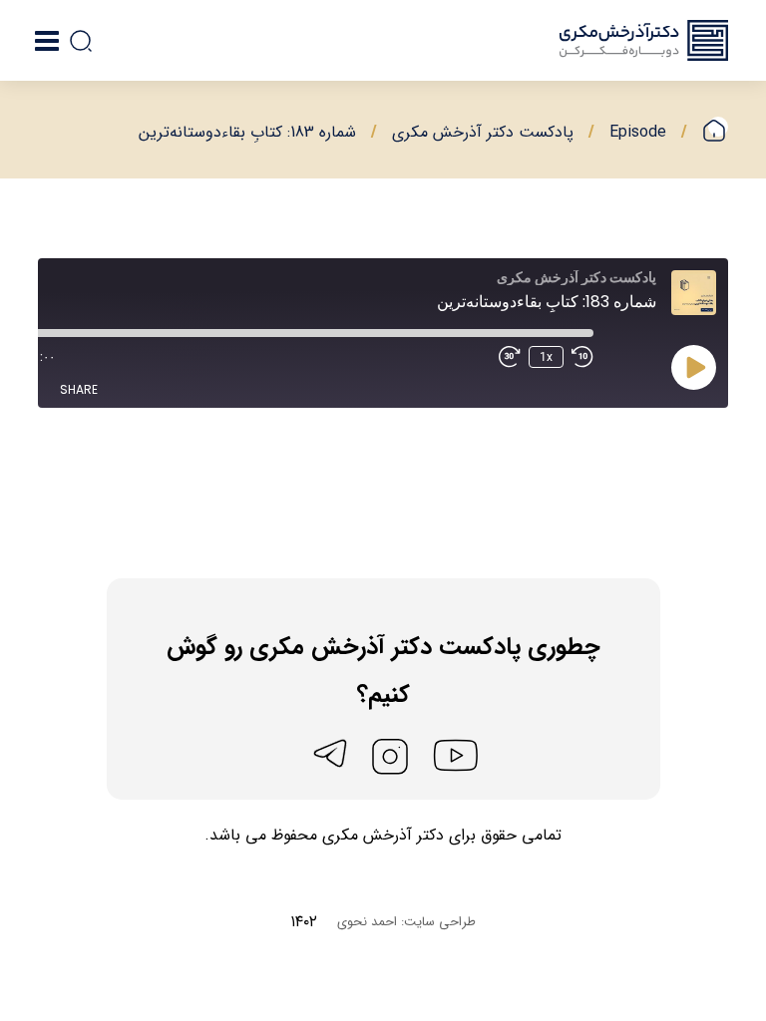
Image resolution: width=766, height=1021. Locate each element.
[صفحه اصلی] (715, 132)
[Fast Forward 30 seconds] (510, 357)
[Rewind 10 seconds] (582, 357)
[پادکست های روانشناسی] (644, 40)
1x (546, 357)
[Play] (694, 367)
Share (79, 389)
